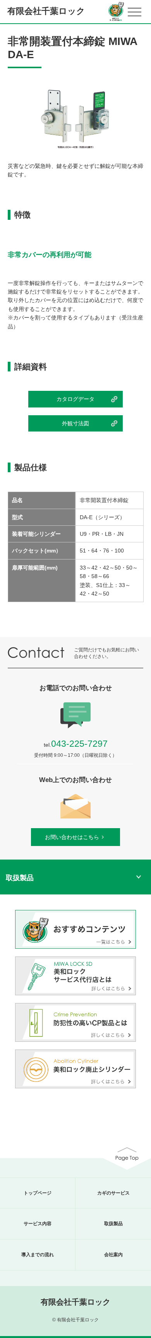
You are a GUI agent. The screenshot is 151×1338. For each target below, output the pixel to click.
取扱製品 (113, 1223)
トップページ (37, 1193)
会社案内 (113, 1254)
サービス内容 (37, 1223)
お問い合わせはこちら (72, 837)
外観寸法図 (75, 423)
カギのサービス (113, 1193)
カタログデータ (75, 399)
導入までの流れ (37, 1254)
